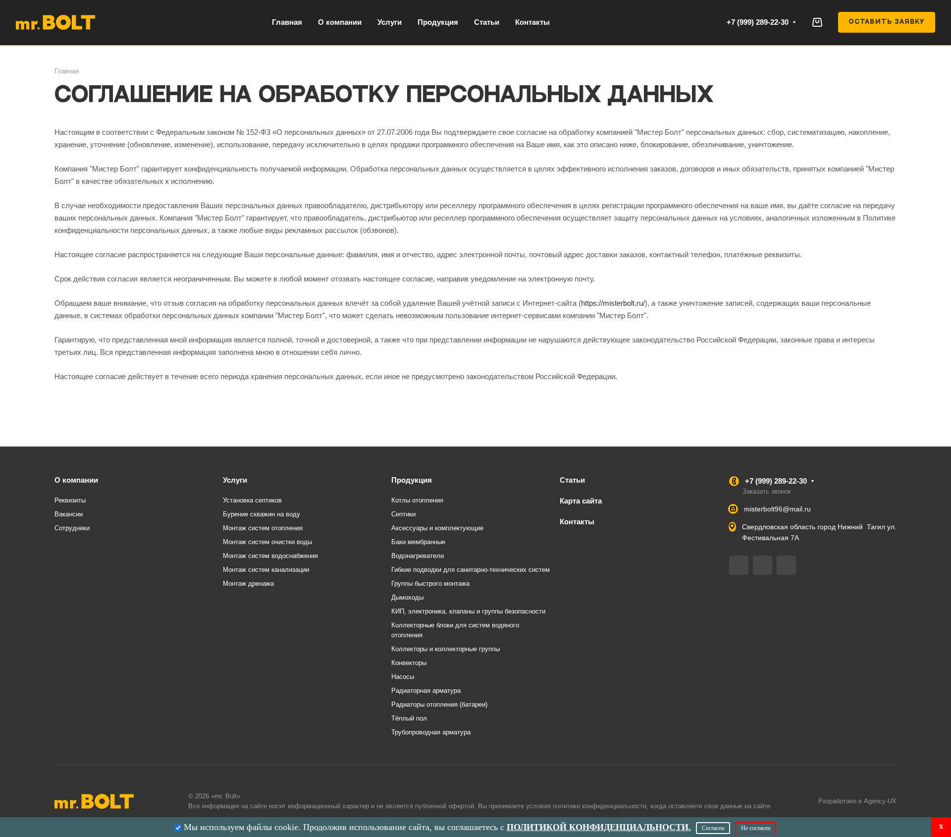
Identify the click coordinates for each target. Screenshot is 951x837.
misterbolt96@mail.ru (777, 509)
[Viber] (762, 565)
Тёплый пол (409, 718)
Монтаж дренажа (248, 583)
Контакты (577, 521)
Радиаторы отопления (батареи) (439, 704)
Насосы (402, 676)
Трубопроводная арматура (431, 732)
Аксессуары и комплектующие (437, 528)
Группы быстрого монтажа (430, 583)
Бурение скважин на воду (261, 514)
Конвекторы (408, 663)
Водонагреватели (417, 555)
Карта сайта (581, 501)
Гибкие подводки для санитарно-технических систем (470, 569)
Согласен (713, 828)
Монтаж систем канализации (266, 569)
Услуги (235, 480)
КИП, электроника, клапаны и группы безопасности (468, 611)
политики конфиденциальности (599, 806)
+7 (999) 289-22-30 (758, 22)
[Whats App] (786, 565)
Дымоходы (407, 597)
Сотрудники (72, 528)
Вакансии (68, 514)
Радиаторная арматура (426, 690)
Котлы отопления (417, 500)
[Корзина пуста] (817, 22)
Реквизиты (70, 500)
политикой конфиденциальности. (599, 827)
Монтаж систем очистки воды (267, 542)
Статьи (572, 480)
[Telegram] (738, 565)
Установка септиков (252, 500)
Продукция (411, 480)
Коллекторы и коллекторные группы (445, 649)
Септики (403, 514)
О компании (76, 480)
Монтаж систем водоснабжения (270, 555)
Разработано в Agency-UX (857, 801)
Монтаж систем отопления (263, 528)
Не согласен (755, 828)
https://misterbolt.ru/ (613, 303)
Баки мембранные (418, 542)
